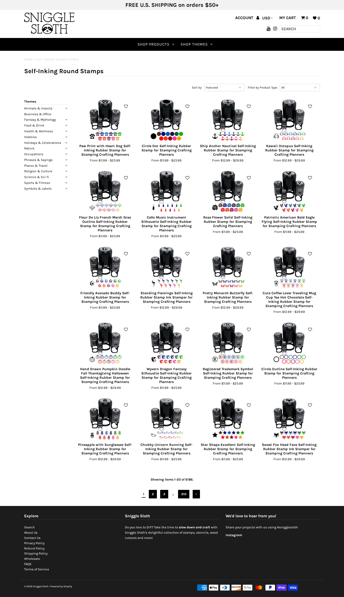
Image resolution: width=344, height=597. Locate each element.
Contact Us (32, 538)
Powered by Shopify (61, 586)
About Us (31, 532)
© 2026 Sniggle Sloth (36, 586)
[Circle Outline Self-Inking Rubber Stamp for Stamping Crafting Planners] (289, 343)
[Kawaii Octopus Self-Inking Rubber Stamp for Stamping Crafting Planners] (289, 120)
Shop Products (153, 44)
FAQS (27, 564)
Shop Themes (194, 44)
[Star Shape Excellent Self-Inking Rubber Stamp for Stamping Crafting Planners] (228, 419)
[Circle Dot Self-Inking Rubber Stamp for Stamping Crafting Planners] (166, 120)
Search (29, 527)
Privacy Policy (34, 543)
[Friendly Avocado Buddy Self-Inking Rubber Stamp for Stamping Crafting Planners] (105, 267)
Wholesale (32, 559)
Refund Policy (34, 548)
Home (28, 59)
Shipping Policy (36, 553)
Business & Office (37, 114)
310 (183, 494)
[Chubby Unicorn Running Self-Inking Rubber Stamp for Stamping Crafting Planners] (166, 419)
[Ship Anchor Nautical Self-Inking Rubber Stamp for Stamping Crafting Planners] (228, 120)
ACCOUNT (244, 17)
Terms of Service (36, 569)
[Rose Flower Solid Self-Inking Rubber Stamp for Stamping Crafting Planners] (228, 191)
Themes (30, 101)
